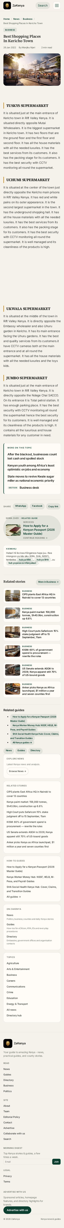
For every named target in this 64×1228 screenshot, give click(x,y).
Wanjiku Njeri (28, 47)
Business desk (29, 487)
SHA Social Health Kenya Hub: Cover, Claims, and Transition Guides (34, 736)
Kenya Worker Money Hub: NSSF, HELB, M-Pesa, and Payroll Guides (33, 727)
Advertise (8, 1127)
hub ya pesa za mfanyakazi (22, 563)
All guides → (14, 896)
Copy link (53, 506)
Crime (10, 992)
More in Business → (48, 581)
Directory (35, 750)
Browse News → (17, 771)
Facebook (37, 505)
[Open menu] (57, 5)
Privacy (7, 1176)
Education (12, 998)
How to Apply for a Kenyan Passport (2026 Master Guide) (33, 718)
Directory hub (14, 1015)
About (6, 1105)
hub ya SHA (43, 559)
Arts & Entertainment (18, 969)
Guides (21, 750)
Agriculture (13, 963)
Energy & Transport (17, 1003)
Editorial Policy (11, 1116)
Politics (7, 1091)
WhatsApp (20, 505)
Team (6, 1111)
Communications (16, 986)
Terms (6, 1181)
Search (43, 5)
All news (11, 1009)
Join (56, 1161)
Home (6, 19)
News (16, 19)
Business (27, 19)
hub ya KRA (25, 559)
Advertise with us (17, 1210)
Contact (7, 1122)
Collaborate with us (14, 1133)
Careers (11, 980)
